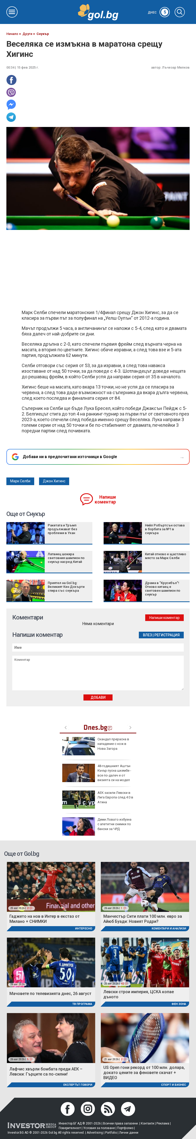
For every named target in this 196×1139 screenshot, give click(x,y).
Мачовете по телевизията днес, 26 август (50, 993)
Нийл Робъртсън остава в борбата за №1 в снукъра (165, 529)
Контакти (147, 1123)
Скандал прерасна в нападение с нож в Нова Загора (113, 743)
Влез (147, 635)
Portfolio (111, 1132)
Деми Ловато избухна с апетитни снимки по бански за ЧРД (114, 824)
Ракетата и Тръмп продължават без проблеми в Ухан (62, 529)
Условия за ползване (99, 1128)
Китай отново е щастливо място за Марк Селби (165, 556)
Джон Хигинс (54, 481)
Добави (98, 697)
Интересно (83, 928)
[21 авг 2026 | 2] (145, 1037)
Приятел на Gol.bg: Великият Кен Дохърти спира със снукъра (66, 586)
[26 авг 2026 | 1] (145, 886)
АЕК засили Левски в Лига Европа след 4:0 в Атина (115, 797)
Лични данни (128, 1132)
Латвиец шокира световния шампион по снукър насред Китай (66, 558)
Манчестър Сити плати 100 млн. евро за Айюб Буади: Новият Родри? (142, 919)
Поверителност (70, 1128)
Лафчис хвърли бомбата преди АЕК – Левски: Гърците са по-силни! (45, 1072)
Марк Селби (20, 481)
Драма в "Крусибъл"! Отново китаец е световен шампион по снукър (162, 588)
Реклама (162, 1123)
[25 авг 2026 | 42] (145, 962)
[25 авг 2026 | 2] (51, 886)
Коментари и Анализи (169, 928)
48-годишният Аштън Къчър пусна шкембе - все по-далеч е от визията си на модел (114, 773)
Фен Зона (179, 1004)
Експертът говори (77, 1084)
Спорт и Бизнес (173, 1084)
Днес (157, 12)
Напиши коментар (105, 499)
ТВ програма (82, 1004)
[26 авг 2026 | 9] (51, 1037)
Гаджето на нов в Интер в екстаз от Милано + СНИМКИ (44, 919)
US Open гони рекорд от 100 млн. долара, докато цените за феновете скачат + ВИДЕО (144, 1072)
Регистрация (167, 635)
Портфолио (125, 1128)
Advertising (95, 1132)
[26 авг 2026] (51, 962)
